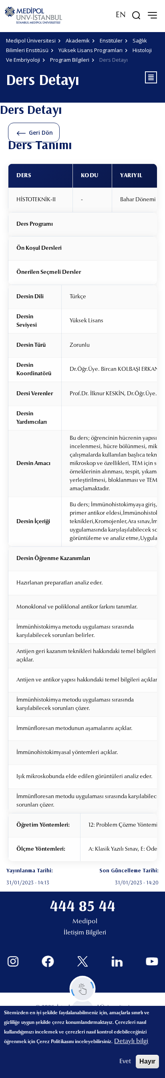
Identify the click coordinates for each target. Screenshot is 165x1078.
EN (121, 15)
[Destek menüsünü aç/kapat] (83, 989)
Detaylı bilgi (131, 1041)
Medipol (84, 921)
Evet (125, 1061)
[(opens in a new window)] (13, 962)
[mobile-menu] (152, 15)
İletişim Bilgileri (85, 933)
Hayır (147, 1061)
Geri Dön (41, 132)
